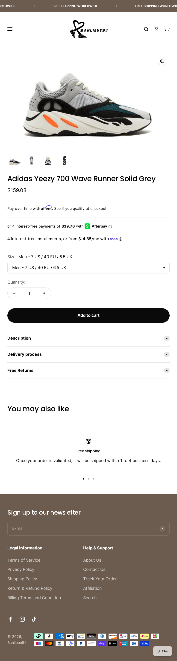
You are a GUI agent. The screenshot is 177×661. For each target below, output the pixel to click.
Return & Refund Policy (29, 588)
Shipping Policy (22, 578)
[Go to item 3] (48, 161)
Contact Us (94, 569)
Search (90, 597)
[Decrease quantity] (14, 293)
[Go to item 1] (14, 162)
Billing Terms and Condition (34, 597)
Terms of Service (23, 560)
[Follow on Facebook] (10, 619)
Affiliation (92, 588)
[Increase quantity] (44, 293)
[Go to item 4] (64, 161)
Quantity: (16, 282)
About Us (92, 560)
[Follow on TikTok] (34, 619)
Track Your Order (100, 578)
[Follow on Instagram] (22, 619)
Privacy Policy (20, 569)
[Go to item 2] (31, 161)
